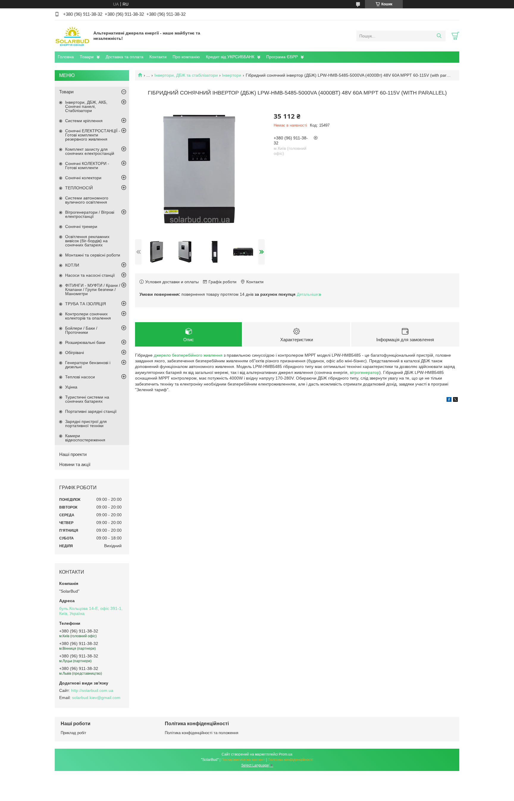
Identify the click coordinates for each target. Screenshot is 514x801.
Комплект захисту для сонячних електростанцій (89, 151)
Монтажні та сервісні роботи (92, 255)
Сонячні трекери (81, 226)
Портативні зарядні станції (91, 411)
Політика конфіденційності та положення (201, 733)
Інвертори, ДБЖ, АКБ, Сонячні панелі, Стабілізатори (86, 106)
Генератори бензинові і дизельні (87, 364)
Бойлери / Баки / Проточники (81, 330)
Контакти (158, 56)
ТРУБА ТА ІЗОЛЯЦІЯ (85, 303)
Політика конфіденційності (290, 760)
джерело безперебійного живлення (188, 355)
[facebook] (449, 400)
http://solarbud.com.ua (92, 690)
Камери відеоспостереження (85, 437)
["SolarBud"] (72, 35)
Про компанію (186, 56)
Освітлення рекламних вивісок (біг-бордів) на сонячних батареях (87, 240)
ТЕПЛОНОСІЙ (79, 187)
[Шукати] (439, 36)
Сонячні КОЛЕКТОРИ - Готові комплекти (87, 165)
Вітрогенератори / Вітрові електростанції (89, 214)
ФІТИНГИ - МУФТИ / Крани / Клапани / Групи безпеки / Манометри (92, 289)
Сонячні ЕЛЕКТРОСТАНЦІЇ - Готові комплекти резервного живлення (92, 134)
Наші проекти (73, 454)
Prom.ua (285, 754)
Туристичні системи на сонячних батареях (87, 399)
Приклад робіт (73, 733)
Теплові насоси (80, 376)
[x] (455, 400)
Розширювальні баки (85, 342)
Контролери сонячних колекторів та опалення (88, 315)
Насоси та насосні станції (90, 275)
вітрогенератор (364, 372)
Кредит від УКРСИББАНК (230, 56)
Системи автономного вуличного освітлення (86, 200)
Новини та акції (74, 464)
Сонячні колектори (83, 177)
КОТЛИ (72, 265)
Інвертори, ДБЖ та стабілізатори (186, 75)
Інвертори (231, 75)
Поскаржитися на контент (243, 760)
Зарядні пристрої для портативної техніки (86, 423)
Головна (66, 56)
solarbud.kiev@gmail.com (96, 697)
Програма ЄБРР (282, 56)
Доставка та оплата (124, 56)
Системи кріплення (84, 120)
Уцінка (71, 387)
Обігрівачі (74, 352)
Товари (87, 56)
